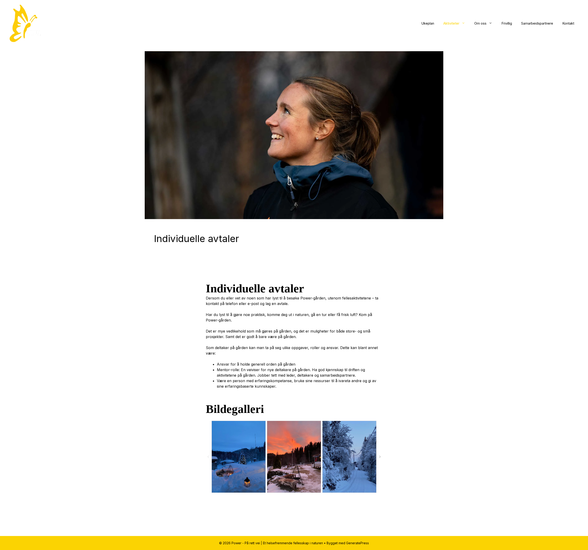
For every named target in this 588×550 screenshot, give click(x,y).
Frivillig (506, 23)
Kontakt (568, 23)
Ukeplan (427, 23)
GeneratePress (357, 543)
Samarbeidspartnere (537, 23)
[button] (379, 456)
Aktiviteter (451, 23)
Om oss (480, 23)
